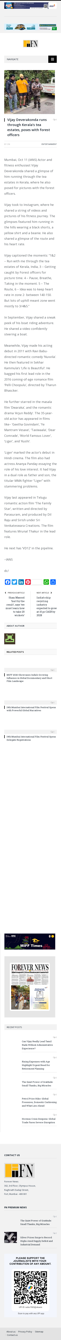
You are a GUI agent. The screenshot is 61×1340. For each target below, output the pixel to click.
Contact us (12, 1334)
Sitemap (39, 1331)
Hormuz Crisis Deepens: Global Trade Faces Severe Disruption (38, 1120)
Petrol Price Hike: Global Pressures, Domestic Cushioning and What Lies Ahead (39, 1102)
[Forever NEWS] (30, 43)
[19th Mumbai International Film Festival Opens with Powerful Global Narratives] (30, 700)
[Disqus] (30, 793)
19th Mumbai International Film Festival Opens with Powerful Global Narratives (31, 709)
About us (11, 1331)
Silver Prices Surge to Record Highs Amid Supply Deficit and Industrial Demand (36, 1241)
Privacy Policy (25, 1331)
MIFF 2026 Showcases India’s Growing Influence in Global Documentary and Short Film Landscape (29, 677)
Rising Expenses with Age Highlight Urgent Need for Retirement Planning (36, 1065)
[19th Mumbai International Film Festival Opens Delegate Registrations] (30, 729)
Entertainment (49, 144)
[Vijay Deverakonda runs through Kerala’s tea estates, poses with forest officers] (30, 92)
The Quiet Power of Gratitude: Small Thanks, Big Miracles (37, 1083)
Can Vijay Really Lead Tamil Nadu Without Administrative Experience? (37, 1045)
